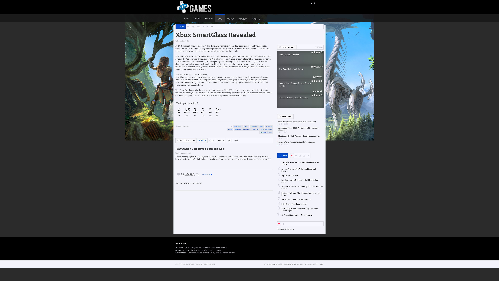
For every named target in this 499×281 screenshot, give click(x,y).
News (180, 126)
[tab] (279, 224)
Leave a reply (206, 174)
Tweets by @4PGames (285, 229)
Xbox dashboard (266, 129)
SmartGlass (247, 129)
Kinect (261, 126)
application (237, 126)
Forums (197, 18)
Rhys (178, 41)
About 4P (209, 18)
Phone (230, 129)
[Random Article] (208, 26)
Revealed (238, 129)
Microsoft (269, 126)
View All (318, 47)
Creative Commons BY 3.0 (296, 264)
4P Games (179, 248)
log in (185, 183)
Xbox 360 (186, 126)
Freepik (272, 264)
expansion (254, 126)
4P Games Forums (182, 250)
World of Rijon (180, 253)
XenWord (320, 264)
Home (186, 18)
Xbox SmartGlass (266, 132)
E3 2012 (245, 126)
